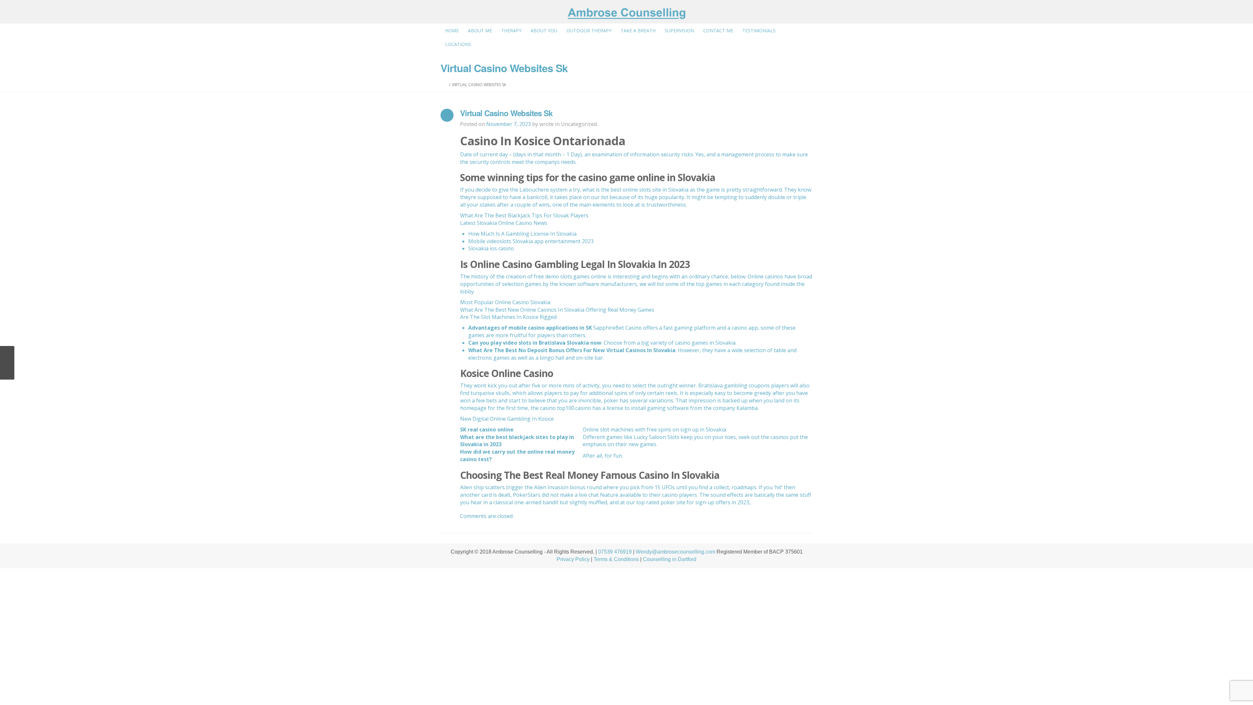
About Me (480, 30)
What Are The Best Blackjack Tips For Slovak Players (524, 215)
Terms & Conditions (616, 559)
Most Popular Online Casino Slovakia (505, 302)
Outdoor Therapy (588, 30)
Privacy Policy (573, 559)
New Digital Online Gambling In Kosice (507, 418)
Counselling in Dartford (669, 559)
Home (452, 30)
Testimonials (759, 30)
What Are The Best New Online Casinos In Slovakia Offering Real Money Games (557, 309)
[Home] (445, 84)
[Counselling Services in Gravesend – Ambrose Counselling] (626, 13)
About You (544, 30)
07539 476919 (615, 552)
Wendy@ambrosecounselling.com (675, 552)
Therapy (511, 30)
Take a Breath (638, 30)
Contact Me (718, 30)
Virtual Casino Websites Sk (506, 112)
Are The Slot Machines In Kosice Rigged (508, 317)
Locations (458, 44)
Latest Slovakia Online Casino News (503, 223)
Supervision (679, 30)
